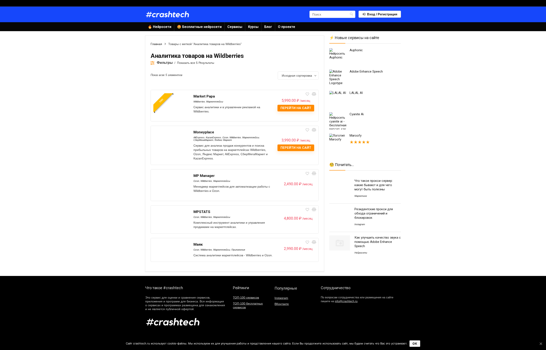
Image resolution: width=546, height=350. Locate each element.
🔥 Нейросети (159, 27)
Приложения (238, 249)
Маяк (198, 244)
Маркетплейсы (214, 101)
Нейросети (360, 252)
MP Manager (204, 176)
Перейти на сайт (295, 108)
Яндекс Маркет (223, 140)
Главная (156, 44)
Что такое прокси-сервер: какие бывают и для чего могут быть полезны (373, 185)
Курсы (253, 27)
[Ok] (541, 343)
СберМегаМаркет (203, 140)
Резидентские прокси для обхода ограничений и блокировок (373, 213)
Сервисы (234, 27)
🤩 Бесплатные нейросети (199, 27)
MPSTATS (201, 212)
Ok (414, 343)
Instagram (359, 224)
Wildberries (199, 101)
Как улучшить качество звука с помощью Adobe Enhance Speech (377, 242)
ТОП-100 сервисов (246, 297)
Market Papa (204, 96)
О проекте (286, 27)
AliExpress (199, 137)
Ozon (225, 137)
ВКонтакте (281, 304)
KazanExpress (213, 137)
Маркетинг (360, 196)
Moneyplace (203, 132)
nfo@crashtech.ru (346, 301)
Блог (268, 27)
